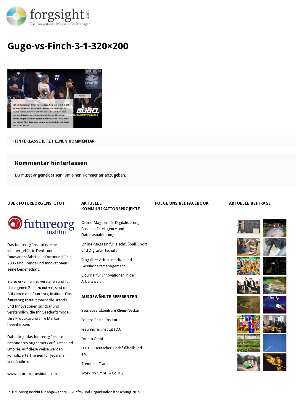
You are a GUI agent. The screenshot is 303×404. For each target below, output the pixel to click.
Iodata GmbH (92, 339)
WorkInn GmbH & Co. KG (102, 373)
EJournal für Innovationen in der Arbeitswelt (108, 278)
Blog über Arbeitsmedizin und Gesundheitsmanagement (106, 263)
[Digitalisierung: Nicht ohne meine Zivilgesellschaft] (248, 266)
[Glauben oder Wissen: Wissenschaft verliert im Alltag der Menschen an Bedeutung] (274, 247)
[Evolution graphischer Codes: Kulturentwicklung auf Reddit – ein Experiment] (248, 324)
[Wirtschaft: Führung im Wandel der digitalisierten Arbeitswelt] (274, 343)
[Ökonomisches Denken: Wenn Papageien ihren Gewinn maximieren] (274, 362)
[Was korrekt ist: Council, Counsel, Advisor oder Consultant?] (248, 285)
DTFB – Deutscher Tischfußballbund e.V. (111, 351)
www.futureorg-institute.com (32, 373)
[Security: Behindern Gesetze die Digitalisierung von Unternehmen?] (274, 228)
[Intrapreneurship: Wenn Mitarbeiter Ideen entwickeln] (274, 304)
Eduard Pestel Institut (99, 320)
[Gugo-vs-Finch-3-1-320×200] (54, 123)
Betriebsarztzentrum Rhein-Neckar (110, 310)
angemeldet (43, 175)
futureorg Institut (29, 245)
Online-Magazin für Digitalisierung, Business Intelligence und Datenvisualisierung (111, 228)
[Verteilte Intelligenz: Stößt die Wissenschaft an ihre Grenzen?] (274, 266)
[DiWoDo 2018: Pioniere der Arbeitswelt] (274, 324)
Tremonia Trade (95, 363)
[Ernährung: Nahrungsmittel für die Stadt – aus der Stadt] (248, 343)
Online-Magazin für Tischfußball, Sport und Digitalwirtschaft (114, 247)
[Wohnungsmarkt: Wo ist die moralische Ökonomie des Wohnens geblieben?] (248, 362)
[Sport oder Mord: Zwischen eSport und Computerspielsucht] (248, 247)
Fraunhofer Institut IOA (101, 329)
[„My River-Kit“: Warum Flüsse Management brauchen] (274, 285)
